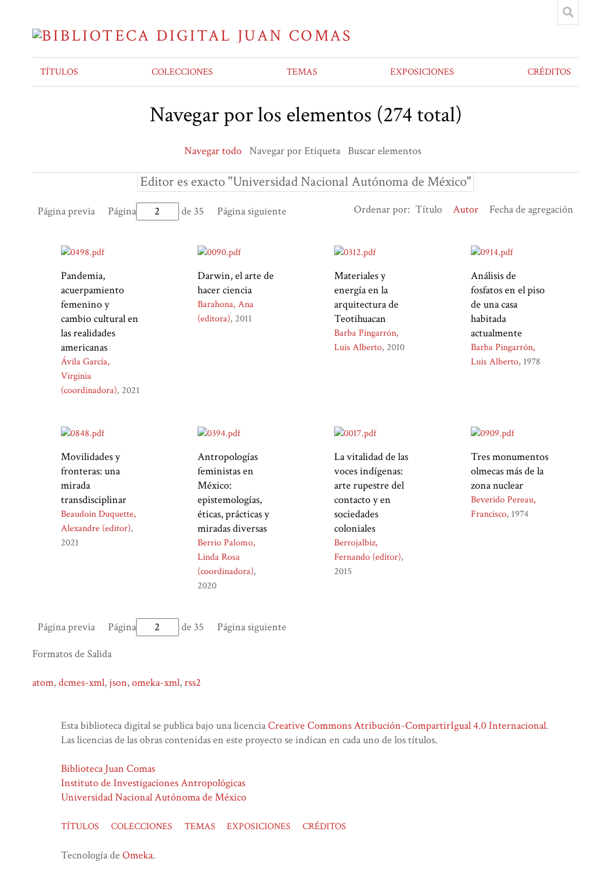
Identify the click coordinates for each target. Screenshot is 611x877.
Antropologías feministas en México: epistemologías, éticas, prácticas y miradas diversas (233, 492)
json (118, 682)
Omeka (137, 855)
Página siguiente (251, 211)
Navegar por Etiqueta (294, 151)
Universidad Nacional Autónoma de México (153, 797)
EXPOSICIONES (422, 72)
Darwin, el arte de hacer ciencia (236, 283)
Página (122, 211)
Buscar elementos (384, 151)
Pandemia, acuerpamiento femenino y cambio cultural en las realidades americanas (99, 311)
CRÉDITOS (549, 72)
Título (428, 209)
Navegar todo (213, 151)
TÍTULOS (59, 72)
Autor (466, 209)
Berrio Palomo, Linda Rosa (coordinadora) (226, 557)
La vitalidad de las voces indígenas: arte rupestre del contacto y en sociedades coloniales (371, 492)
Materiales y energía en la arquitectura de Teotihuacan (366, 297)
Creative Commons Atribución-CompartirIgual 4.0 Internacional (407, 725)
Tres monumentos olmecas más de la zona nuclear (509, 471)
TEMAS (301, 72)
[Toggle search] (568, 12)
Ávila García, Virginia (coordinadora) (89, 376)
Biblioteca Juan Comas (108, 768)
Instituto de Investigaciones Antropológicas (153, 783)
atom (43, 682)
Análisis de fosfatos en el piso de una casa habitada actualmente (508, 304)
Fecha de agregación (531, 209)
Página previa (66, 211)
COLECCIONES (182, 72)
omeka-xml (156, 682)
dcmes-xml (81, 682)
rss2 (192, 682)
